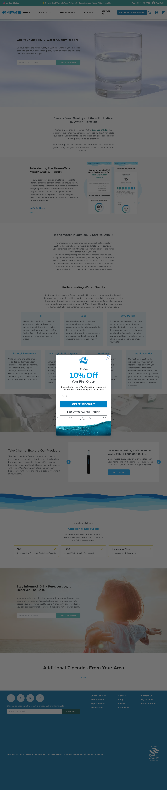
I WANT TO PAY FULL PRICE (83, 412)
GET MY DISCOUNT (83, 404)
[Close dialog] (108, 358)
